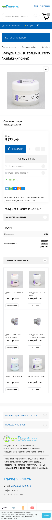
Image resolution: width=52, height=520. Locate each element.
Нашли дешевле (16, 166)
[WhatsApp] (11, 188)
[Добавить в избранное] (46, 69)
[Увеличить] (26, 90)
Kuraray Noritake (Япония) (44, 244)
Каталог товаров (15, 37)
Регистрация (44, 6)
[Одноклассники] (19, 188)
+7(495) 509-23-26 (17, 479)
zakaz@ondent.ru (21, 485)
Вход (36, 6)
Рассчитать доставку (18, 173)
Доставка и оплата (11, 25)
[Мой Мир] (23, 188)
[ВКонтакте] (15, 188)
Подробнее (12, 305)
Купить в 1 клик (26, 158)
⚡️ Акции (28, 25)
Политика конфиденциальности (16, 517)
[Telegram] (7, 188)
